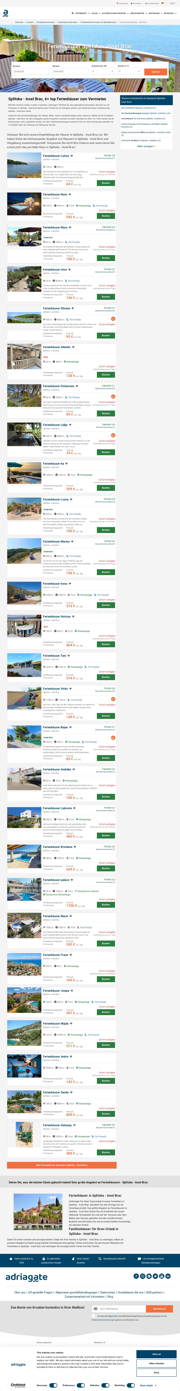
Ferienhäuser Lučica (56, 156)
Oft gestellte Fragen (40, 1292)
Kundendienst (153, 3)
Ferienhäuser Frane (55, 955)
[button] (163, 3)
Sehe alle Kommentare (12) (105, 388)
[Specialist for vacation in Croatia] (26, 1277)
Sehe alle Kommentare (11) (105, 158)
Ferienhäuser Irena (55, 583)
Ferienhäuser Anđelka (57, 769)
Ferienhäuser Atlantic (57, 347)
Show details (146, 1385)
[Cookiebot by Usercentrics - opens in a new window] (18, 1385)
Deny (156, 1372)
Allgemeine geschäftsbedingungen (76, 1292)
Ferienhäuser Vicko (55, 688)
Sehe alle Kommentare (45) (105, 311)
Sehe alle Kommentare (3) (105, 811)
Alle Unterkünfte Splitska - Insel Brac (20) (138, 108)
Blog (110, 1296)
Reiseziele (169, 13)
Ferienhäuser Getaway (57, 1125)
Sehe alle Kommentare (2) (105, 230)
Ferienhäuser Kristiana (57, 847)
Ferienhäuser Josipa (56, 990)
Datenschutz (107, 1292)
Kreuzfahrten (137, 13)
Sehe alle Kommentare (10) (105, 544)
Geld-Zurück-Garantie (83, 1260)
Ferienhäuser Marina (56, 541)
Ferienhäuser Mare (55, 227)
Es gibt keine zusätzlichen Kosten (51, 1260)
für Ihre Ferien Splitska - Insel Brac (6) (143, 118)
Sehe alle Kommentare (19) (105, 272)
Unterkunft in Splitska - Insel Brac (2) (141, 140)
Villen (95, 13)
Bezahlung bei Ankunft (114, 1258)
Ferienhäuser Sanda (56, 1092)
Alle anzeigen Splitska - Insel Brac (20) (145, 113)
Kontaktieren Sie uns (130, 1292)
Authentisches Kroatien (114, 13)
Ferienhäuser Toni (54, 655)
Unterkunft (81, 13)
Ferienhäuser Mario (55, 916)
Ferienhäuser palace (56, 880)
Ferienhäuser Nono (55, 194)
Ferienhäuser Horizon (57, 616)
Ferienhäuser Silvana (56, 308)
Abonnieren (159, 1308)
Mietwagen (155, 13)
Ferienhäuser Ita (53, 463)
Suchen (156, 71)
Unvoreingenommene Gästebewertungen (152, 1260)
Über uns (19, 1292)
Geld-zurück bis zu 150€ (23, 1260)
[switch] (81, 1385)
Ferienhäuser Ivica (55, 269)
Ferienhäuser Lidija (55, 425)
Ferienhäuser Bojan (55, 727)
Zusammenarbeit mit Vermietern (84, 1296)
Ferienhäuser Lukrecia (57, 808)
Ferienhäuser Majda (55, 1023)
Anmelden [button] (137, 3)
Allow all (156, 1354)
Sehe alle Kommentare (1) (105, 427)
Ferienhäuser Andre (55, 1056)
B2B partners (154, 1292)
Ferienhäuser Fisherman (58, 386)
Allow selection (156, 1363)
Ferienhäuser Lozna (55, 499)
